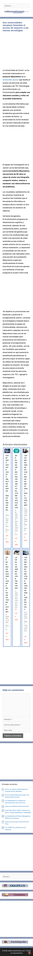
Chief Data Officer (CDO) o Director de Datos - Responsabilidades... (7, 484)
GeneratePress (18, 953)
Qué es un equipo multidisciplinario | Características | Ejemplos (16, 481)
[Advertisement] (16, 51)
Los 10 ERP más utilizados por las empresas (15, 828)
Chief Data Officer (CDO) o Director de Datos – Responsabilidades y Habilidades (18, 811)
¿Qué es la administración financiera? (17, 806)
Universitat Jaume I (11, 80)
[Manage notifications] (29, 952)
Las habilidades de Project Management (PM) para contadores (17, 817)
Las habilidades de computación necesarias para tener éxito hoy (25, 583)
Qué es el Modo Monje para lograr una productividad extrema (17, 796)
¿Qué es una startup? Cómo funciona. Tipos (17, 823)
